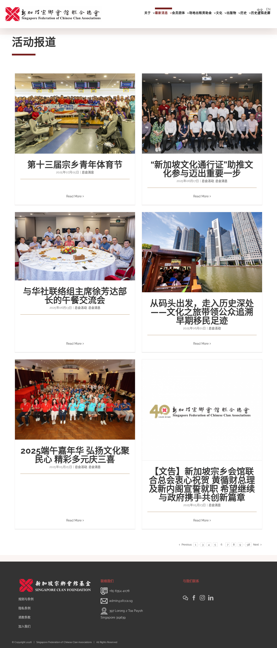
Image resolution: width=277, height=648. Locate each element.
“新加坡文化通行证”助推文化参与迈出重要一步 (202, 168)
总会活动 (208, 181)
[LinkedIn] (210, 597)
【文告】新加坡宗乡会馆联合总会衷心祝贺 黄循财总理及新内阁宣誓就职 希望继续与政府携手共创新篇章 (202, 484)
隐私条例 (24, 608)
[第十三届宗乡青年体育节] (75, 113)
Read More (74, 196)
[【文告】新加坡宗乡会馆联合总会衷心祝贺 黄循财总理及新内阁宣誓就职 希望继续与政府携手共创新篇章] (202, 409)
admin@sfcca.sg (121, 600)
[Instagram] (202, 597)
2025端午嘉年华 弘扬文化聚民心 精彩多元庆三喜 (75, 454)
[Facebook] (193, 597)
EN (268, 9)
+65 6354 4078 (119, 590)
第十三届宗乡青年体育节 (74, 164)
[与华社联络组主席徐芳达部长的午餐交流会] (75, 246)
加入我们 (24, 626)
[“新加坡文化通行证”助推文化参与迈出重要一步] (202, 113)
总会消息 (88, 172)
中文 (260, 10)
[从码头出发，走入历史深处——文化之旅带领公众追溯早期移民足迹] (202, 252)
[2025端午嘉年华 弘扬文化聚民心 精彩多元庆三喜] (75, 399)
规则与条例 (26, 599)
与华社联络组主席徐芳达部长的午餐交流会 (75, 295)
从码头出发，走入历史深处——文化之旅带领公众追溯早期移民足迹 (202, 312)
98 (248, 544)
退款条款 (24, 617)
